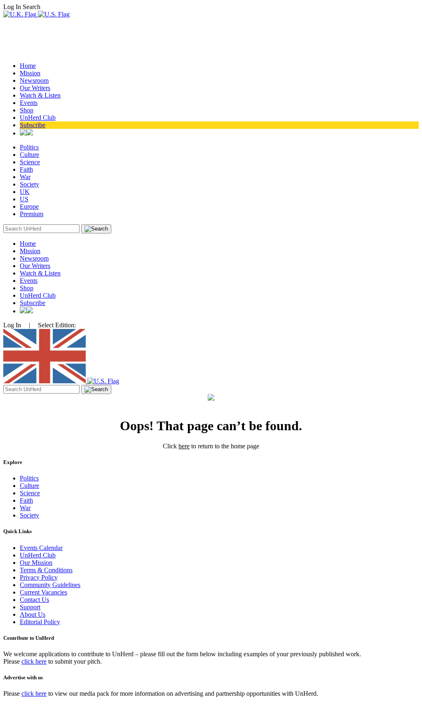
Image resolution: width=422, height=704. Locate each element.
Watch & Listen (40, 95)
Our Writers (35, 87)
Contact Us (34, 599)
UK (25, 191)
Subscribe (32, 124)
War (25, 176)
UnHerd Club (38, 117)
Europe (29, 206)
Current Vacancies (43, 592)
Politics (29, 147)
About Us (32, 614)
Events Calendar (41, 547)
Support (30, 607)
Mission (30, 73)
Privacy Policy (39, 577)
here (184, 446)
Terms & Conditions (46, 569)
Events (29, 102)
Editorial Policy (40, 621)
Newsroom (34, 80)
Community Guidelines (50, 584)
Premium (31, 213)
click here (34, 661)
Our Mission (36, 562)
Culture (29, 154)
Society (29, 184)
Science (30, 162)
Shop (26, 110)
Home (28, 65)
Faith (26, 169)
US (24, 199)
